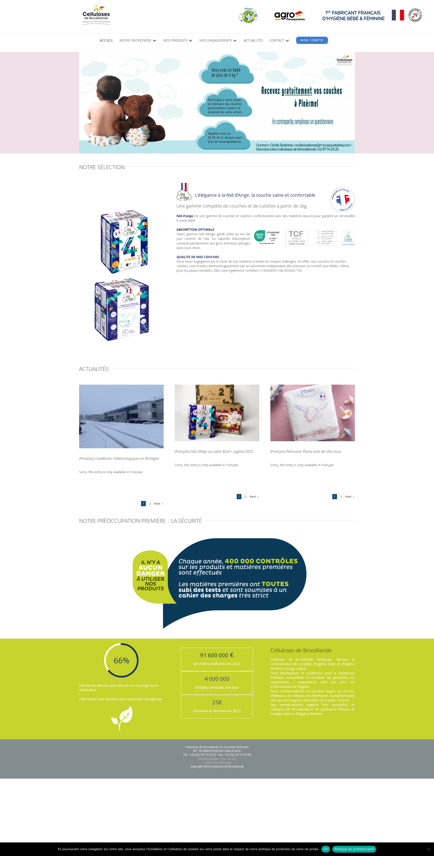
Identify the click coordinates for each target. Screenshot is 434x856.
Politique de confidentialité (354, 849)
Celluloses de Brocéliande (301, 650)
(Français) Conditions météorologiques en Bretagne (119, 458)
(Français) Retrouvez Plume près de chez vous (305, 451)
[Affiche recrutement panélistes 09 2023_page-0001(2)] (217, 53)
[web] (217, 538)
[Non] (428, 849)
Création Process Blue (217, 763)
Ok (326, 849)
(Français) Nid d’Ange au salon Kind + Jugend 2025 (214, 451)
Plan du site (229, 759)
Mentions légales (208, 759)
